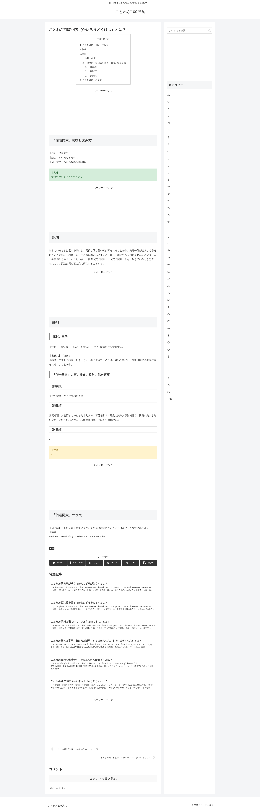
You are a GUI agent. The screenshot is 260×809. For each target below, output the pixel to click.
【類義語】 (92, 71)
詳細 (84, 54)
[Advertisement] (103, 112)
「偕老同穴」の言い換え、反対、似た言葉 (105, 62)
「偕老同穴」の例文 (92, 80)
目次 (99, 39)
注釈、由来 (90, 58)
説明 (84, 49)
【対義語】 (92, 76)
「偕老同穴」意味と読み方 (95, 45)
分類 (169, 399)
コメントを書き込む (103, 778)
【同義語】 (92, 67)
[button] (209, 30)
